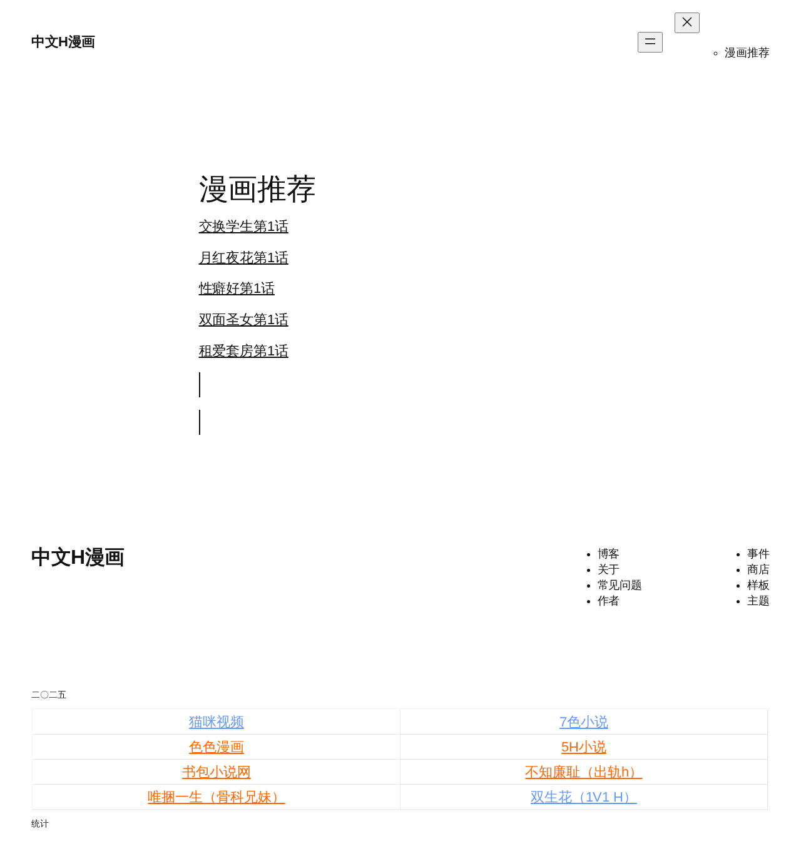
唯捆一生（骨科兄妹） (216, 797)
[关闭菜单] (687, 23)
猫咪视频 (216, 722)
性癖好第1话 (237, 288)
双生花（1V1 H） (584, 797)
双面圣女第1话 (243, 319)
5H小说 (583, 747)
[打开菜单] (650, 42)
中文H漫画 (63, 41)
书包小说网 (216, 772)
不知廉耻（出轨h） (583, 772)
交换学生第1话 (243, 226)
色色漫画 (216, 747)
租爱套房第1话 (243, 351)
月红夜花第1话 (243, 257)
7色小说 (583, 722)
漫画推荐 (747, 52)
